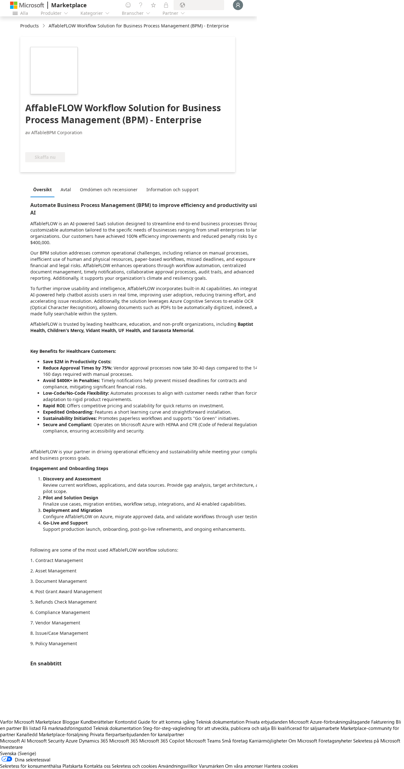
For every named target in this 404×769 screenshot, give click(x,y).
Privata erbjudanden (267, 722)
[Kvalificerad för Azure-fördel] (118, 142)
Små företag (235, 740)
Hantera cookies (281, 766)
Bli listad (32, 728)
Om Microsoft (302, 740)
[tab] (44, 189)
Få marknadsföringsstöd (67, 728)
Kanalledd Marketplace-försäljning (52, 734)
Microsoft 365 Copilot (162, 740)
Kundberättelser (97, 722)
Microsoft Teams (203, 740)
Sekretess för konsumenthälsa (30, 766)
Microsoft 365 (123, 740)
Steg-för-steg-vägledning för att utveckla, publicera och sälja (206, 728)
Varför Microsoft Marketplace (30, 722)
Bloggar (70, 722)
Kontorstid (126, 722)
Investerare (11, 747)
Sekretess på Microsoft (376, 740)
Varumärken (211, 766)
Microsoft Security (45, 740)
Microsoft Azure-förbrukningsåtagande (330, 722)
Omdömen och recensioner (109, 189)
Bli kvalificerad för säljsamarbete (305, 728)
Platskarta (72, 766)
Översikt (42, 189)
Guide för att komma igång (166, 722)
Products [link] (29, 26)
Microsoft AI (13, 740)
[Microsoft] (27, 5)
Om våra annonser (244, 766)
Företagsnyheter (335, 740)
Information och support (172, 189)
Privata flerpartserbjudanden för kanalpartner (137, 734)
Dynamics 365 (93, 740)
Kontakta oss (97, 766)
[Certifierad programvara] (70, 142)
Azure (72, 740)
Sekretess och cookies (134, 766)
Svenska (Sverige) (18, 753)
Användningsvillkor (178, 766)
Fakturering (383, 722)
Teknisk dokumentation (220, 722)
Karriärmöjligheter (268, 740)
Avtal (66, 189)
